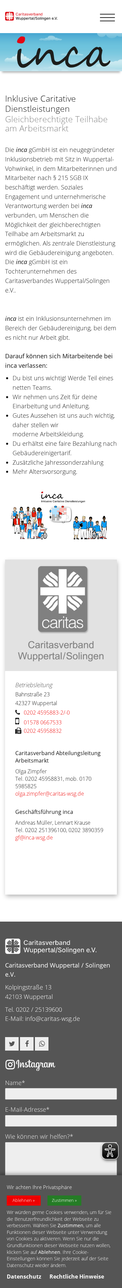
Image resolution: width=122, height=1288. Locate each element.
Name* (15, 1083)
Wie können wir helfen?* (39, 1136)
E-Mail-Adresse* (27, 1109)
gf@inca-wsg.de (34, 837)
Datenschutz (24, 1276)
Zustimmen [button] (63, 1200)
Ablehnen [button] (22, 1200)
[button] (12, 1044)
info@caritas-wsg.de (52, 1018)
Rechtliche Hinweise (76, 1276)
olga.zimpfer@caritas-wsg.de (49, 793)
